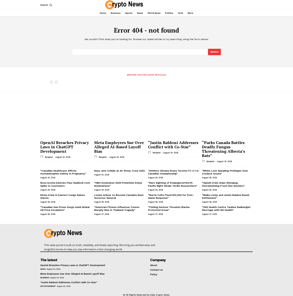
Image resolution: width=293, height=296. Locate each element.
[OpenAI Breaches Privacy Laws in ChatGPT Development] (65, 119)
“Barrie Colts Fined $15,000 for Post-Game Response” (171, 196)
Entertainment (48, 286)
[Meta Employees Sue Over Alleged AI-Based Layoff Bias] (119, 119)
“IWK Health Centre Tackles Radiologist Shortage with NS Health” (226, 208)
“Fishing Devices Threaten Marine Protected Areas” (169, 208)
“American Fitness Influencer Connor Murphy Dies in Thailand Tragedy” (117, 208)
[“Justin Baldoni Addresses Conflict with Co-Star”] (173, 119)
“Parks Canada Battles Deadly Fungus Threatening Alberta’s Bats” (223, 149)
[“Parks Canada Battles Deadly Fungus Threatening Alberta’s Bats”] (227, 119)
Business (44, 278)
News (43, 269)
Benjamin (49, 157)
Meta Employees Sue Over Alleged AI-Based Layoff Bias (119, 147)
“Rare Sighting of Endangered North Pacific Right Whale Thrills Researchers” (172, 184)
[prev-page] (51, 82)
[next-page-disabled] (56, 82)
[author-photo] (42, 157)
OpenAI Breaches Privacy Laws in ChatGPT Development (64, 147)
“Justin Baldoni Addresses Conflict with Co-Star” (173, 145)
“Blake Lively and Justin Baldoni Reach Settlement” (225, 196)
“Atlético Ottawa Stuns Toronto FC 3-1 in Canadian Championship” (173, 172)
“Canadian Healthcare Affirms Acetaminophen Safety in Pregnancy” (63, 172)
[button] (46, 5)
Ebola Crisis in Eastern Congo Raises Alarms (62, 196)
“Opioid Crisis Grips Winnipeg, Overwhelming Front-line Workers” (223, 184)
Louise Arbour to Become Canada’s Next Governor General (119, 196)
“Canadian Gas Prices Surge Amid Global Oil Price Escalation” (65, 208)
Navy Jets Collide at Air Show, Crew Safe (119, 170)
